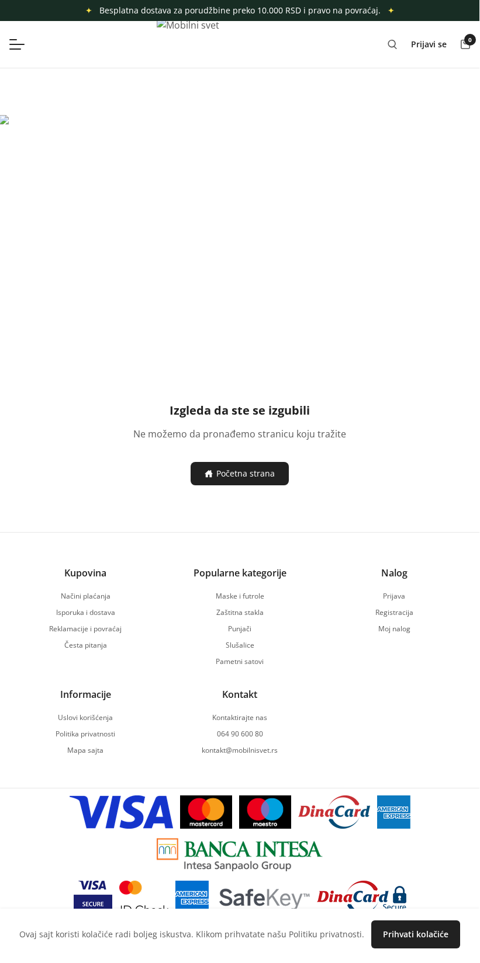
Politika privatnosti (85, 734)
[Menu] (22, 44)
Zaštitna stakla (240, 612)
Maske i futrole (240, 596)
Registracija (394, 612)
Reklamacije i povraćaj (85, 629)
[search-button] (392, 44)
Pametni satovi (240, 661)
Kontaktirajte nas (239, 717)
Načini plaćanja (85, 596)
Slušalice (240, 645)
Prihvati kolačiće (415, 934)
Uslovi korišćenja (85, 717)
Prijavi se (429, 44)
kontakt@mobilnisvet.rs (240, 750)
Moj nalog (394, 629)
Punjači (239, 629)
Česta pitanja (85, 645)
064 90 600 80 (240, 734)
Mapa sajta (85, 750)
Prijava (394, 596)
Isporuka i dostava (85, 612)
